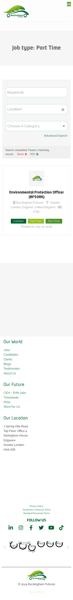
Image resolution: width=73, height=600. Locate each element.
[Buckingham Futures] (16, 11)
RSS (32, 154)
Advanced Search (55, 135)
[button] (4, 547)
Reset (20, 154)
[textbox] (24, 126)
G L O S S (36, 592)
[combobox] (36, 126)
